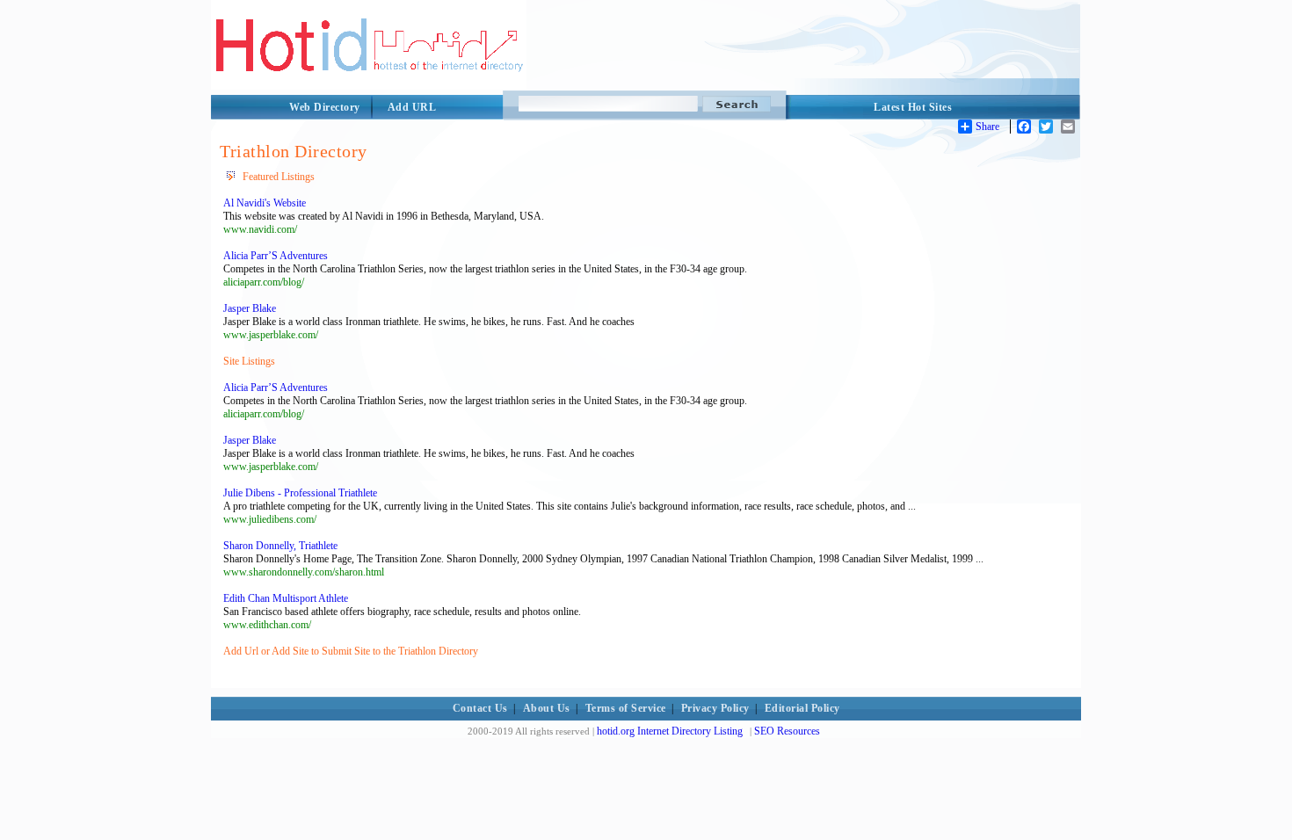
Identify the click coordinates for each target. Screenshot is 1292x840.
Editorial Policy (802, 708)
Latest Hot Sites (913, 107)
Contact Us (480, 708)
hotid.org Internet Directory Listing (670, 731)
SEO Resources (787, 731)
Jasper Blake (249, 308)
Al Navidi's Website (264, 203)
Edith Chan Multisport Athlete (285, 598)
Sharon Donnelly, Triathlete (280, 545)
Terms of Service (625, 708)
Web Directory (324, 107)
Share (987, 126)
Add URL (412, 107)
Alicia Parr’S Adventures (275, 256)
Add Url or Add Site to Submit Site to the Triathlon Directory (350, 651)
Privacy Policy (715, 708)
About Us (546, 708)
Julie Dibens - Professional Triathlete (300, 493)
